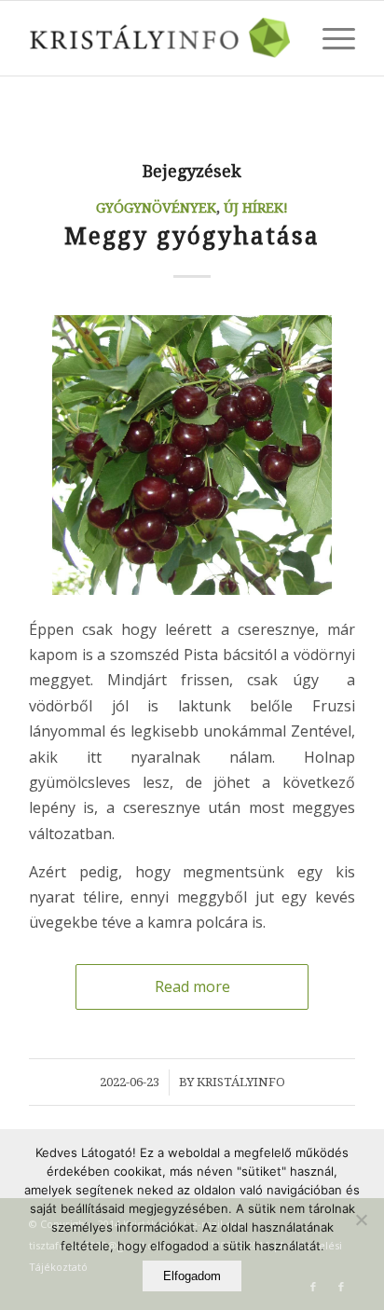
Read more (192, 986)
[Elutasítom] (360, 1219)
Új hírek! (256, 207)
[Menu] (329, 38)
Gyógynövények (156, 207)
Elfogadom (192, 1276)
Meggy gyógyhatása (192, 236)
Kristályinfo (241, 1082)
